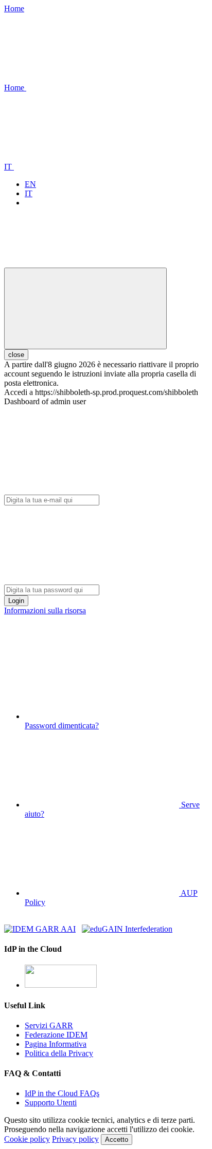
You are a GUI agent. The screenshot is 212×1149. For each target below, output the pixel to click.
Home (14, 8)
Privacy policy (75, 1139)
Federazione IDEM (56, 1034)
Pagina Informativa (55, 1044)
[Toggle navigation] (85, 308)
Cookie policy (27, 1139)
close (16, 355)
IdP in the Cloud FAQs (62, 1093)
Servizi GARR (49, 1025)
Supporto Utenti (51, 1102)
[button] (92, 87)
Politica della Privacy (59, 1053)
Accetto (116, 1139)
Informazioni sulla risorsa (45, 610)
